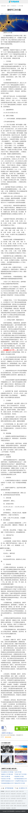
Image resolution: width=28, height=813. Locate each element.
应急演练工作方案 (19, 776)
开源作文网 (18, 798)
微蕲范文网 (8, 803)
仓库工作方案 (18, 772)
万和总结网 (18, 793)
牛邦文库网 (11, 811)
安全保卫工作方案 (5, 778)
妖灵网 (17, 791)
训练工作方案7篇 (5, 776)
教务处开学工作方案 (20, 783)
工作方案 (20, 5)
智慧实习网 (21, 791)
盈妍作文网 (6, 800)
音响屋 (2, 800)
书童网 (15, 805)
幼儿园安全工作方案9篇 (7, 772)
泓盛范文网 (12, 791)
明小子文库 (8, 798)
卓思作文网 (3, 805)
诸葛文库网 (3, 798)
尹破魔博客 (8, 808)
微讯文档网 (17, 796)
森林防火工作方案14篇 (7, 774)
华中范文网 (3, 808)
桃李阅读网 (13, 798)
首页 (8, 5)
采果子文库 (8, 793)
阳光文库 (23, 803)
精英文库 (7, 805)
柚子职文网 (3, 796)
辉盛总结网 (13, 793)
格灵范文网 (11, 800)
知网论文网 (7, 791)
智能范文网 (3, 803)
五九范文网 (12, 796)
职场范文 (13, 5)
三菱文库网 (13, 808)
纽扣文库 (7, 796)
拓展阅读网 (24, 798)
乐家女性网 (18, 803)
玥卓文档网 (23, 796)
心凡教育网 (24, 793)
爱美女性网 (19, 805)
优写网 (11, 805)
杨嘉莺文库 (20, 800)
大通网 (16, 800)
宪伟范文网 (3, 793)
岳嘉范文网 (13, 803)
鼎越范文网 (24, 805)
